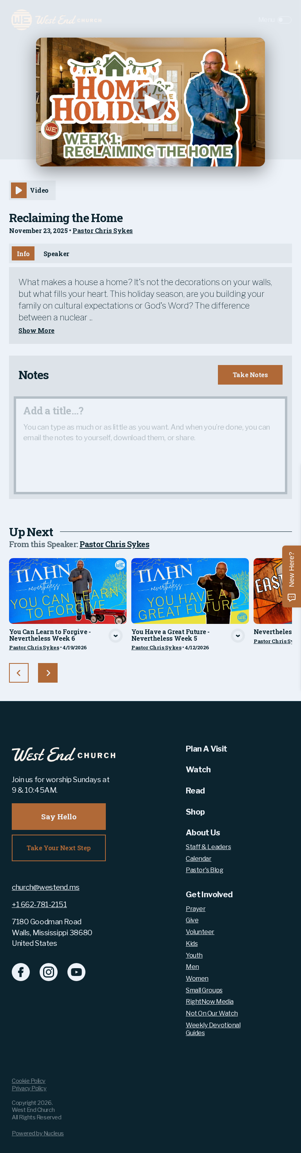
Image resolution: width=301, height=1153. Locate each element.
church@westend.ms (46, 887)
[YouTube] (76, 972)
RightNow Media (210, 1001)
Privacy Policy (29, 1088)
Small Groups (204, 990)
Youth (194, 955)
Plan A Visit (206, 749)
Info (23, 253)
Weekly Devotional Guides (213, 1029)
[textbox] (150, 445)
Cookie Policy (28, 1080)
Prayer (195, 909)
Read (195, 790)
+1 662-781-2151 (39, 904)
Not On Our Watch (212, 1013)
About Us (203, 832)
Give (192, 920)
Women (197, 978)
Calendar (198, 858)
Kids (192, 943)
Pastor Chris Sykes (103, 230)
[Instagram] (49, 972)
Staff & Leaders (208, 847)
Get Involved (209, 894)
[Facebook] (21, 972)
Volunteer (200, 932)
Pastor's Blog (204, 870)
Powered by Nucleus (38, 1133)
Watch (198, 769)
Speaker (56, 253)
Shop (195, 812)
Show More (36, 330)
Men (192, 966)
